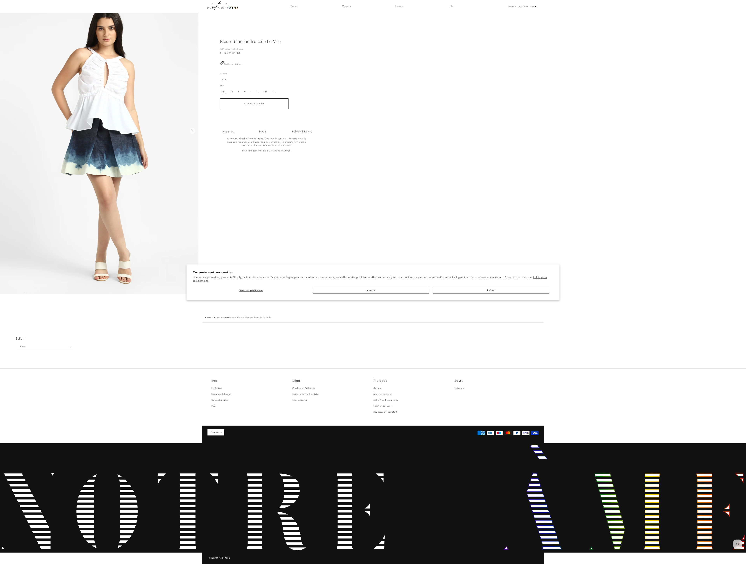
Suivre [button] (458, 380)
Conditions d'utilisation (303, 388)
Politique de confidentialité (305, 394)
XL (257, 91)
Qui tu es (378, 388)
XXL (265, 91)
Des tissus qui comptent (385, 411)
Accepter (371, 290)
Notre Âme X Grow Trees (385, 399)
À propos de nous (382, 394)
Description (227, 131)
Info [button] (214, 380)
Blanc (224, 79)
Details (262, 131)
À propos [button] (380, 380)
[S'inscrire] (69, 347)
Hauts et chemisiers (224, 317)
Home (208, 317)
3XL (274, 91)
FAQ (213, 405)
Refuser (491, 290)
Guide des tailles (233, 64)
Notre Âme (217, 558)
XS (231, 91)
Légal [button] (296, 380)
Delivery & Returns (302, 131)
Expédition (216, 388)
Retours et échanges (221, 394)
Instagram (459, 388)
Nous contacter (299, 399)
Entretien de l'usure (383, 405)
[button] (296, 6)
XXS (224, 91)
